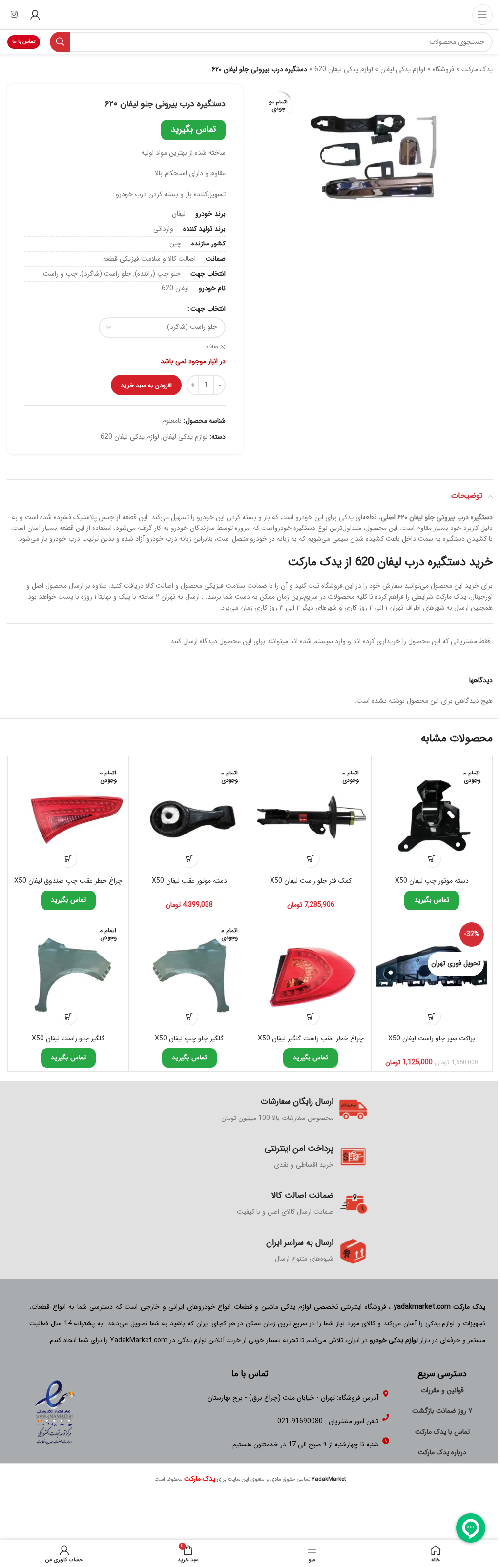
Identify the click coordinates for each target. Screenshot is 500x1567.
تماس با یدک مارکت (442, 1431)
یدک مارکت (477, 69)
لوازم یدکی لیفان (402, 69)
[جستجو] (60, 42)
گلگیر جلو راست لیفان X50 (68, 1038)
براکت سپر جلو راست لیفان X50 (431, 1038)
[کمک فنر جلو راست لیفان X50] (310, 816)
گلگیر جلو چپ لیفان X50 (189, 1038)
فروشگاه (443, 69)
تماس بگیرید (193, 129)
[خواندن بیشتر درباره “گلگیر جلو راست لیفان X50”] (68, 1016)
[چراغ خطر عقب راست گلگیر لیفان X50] (310, 974)
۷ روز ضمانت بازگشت (442, 1410)
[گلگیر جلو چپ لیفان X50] (189, 974)
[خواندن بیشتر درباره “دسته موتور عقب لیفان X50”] (189, 858)
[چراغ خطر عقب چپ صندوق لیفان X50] (68, 816)
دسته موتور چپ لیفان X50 (432, 880)
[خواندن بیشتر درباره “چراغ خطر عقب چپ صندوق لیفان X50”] (68, 858)
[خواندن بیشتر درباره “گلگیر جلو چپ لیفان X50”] (189, 1016)
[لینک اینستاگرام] (14, 14)
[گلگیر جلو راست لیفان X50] (68, 974)
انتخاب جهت (208, 309)
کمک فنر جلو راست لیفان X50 (311, 880)
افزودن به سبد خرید (146, 385)
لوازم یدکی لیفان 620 (343, 69)
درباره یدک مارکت (442, 1452)
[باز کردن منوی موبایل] (482, 14)
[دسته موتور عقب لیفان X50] (189, 816)
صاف (212, 347)
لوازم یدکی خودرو (394, 1340)
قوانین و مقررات (442, 1390)
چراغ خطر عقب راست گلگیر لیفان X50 (311, 1038)
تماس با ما (23, 42)
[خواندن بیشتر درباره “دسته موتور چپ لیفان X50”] (431, 858)
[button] (431, 1016)
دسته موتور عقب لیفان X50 (189, 880)
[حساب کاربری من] (35, 14)
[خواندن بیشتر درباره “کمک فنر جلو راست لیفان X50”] (310, 858)
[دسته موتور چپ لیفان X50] (431, 816)
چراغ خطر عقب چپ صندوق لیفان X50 (68, 880)
